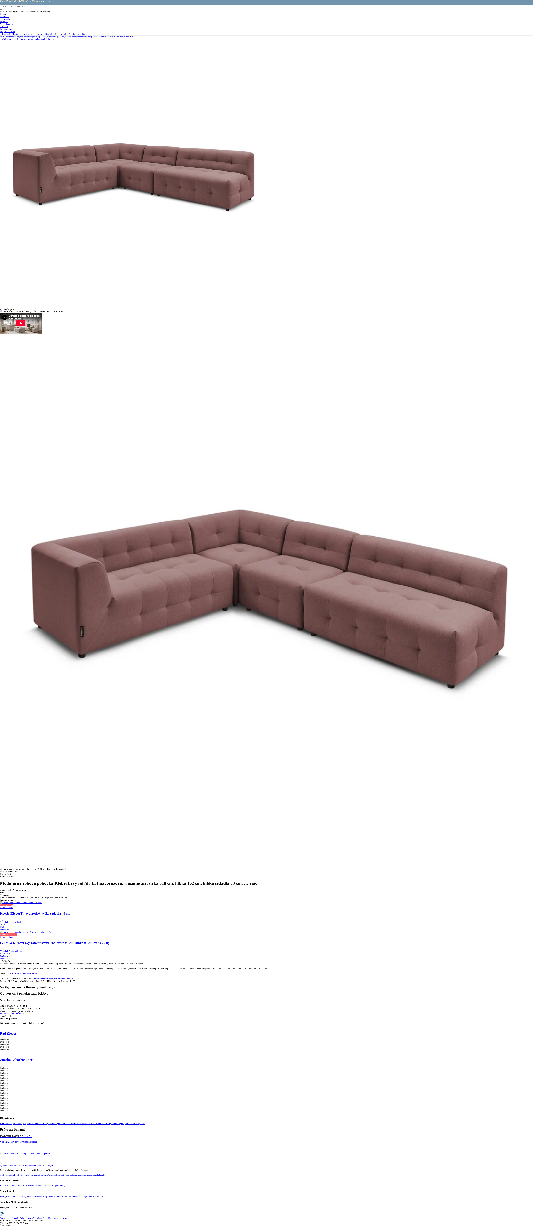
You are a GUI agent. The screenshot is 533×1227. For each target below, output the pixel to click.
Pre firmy (64, 1196)
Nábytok (19, 37)
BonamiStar (97, 1196)
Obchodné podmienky (10, 1218)
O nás (16, 1196)
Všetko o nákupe (7, 1186)
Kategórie (11, 37)
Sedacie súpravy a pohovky (35, 37)
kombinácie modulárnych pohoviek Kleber (53, 978)
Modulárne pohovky (56, 37)
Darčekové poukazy (45, 1196)
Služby (3, 1196)
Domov (3, 37)
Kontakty (10, 1196)
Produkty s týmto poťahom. (12, 1013)
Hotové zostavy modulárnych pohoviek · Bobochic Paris (59, 1123)
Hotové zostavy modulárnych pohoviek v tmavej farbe (121, 1123)
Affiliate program (84, 1196)
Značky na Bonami (27, 1196)
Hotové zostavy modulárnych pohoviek (117, 37)
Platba (44, 1186)
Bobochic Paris (91, 1123)
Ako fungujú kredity (56, 1186)
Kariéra (57, 1196)
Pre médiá (73, 1196)
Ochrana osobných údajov (31, 1218)
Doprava (18, 1186)
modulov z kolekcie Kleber (24, 973)
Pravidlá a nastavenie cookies (55, 1218)
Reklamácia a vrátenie (32, 1186)
